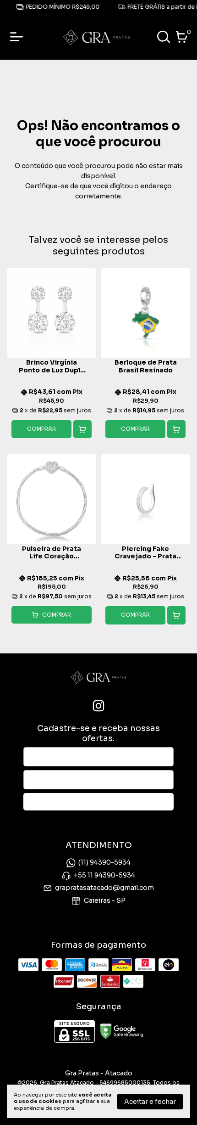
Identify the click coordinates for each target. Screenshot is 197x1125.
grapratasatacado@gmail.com (104, 887)
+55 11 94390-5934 (104, 875)
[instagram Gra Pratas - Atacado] (98, 706)
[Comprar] (82, 429)
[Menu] (18, 36)
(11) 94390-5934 (104, 863)
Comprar (41, 428)
